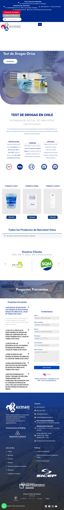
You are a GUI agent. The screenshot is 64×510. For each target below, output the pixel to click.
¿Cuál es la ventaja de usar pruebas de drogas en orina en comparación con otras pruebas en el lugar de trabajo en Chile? (16, 334)
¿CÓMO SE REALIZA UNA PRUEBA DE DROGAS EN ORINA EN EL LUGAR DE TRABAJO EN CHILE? (17, 356)
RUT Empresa (37, 336)
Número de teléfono (39, 322)
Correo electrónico (38, 342)
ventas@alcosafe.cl (51, 380)
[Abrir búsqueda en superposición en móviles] (12, 19)
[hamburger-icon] (40, 24)
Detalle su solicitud (38, 349)
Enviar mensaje (47, 367)
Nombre (36, 315)
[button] (5, 264)
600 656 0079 (43, 378)
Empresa (36, 329)
